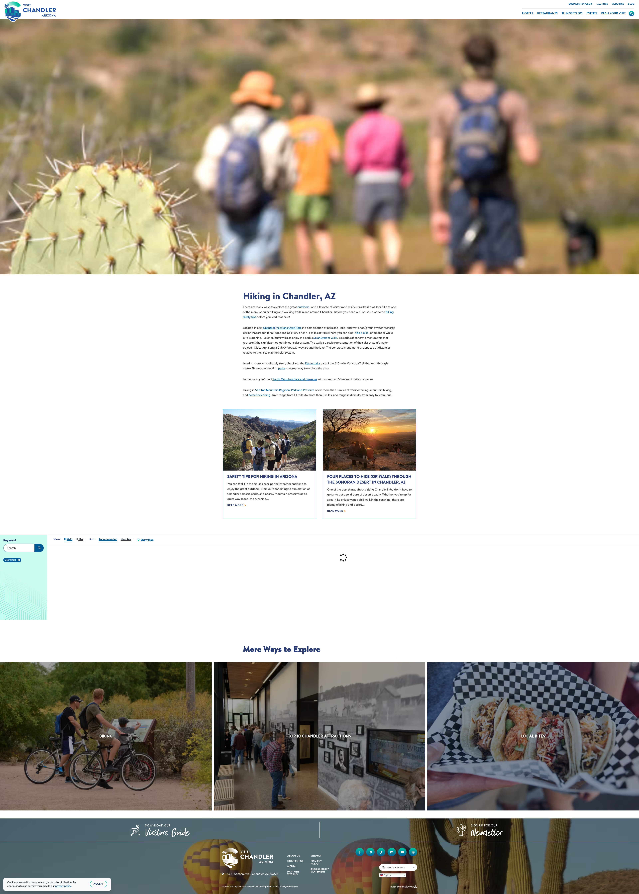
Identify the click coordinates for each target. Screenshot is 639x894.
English (387, 875)
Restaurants (547, 13)
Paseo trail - (312, 363)
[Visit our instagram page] (370, 852)
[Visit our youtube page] (402, 852)
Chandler (269, 328)
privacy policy (63, 886)
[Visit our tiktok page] (381, 852)
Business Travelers (581, 4)
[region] (23, 577)
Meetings (602, 4)
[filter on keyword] (39, 548)
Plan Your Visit (613, 13)
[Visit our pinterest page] (413, 852)
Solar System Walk (325, 338)
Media (291, 866)
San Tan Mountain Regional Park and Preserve (284, 390)
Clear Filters (10, 560)
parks (281, 368)
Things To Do (572, 13)
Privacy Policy (316, 862)
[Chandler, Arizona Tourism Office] (30, 11)
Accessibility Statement (320, 870)
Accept (99, 884)
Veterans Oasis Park (289, 328)
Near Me (126, 539)
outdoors (303, 307)
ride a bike (361, 333)
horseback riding (259, 395)
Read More (235, 505)
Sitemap (316, 856)
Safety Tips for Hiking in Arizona (262, 477)
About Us (293, 856)
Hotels (527, 13)
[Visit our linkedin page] (392, 852)
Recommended (108, 539)
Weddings (618, 4)
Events (591, 13)
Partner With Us (293, 873)
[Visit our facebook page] (360, 852)
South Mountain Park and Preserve (294, 379)
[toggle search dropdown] (631, 13)
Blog (631, 4)
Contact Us (295, 861)
